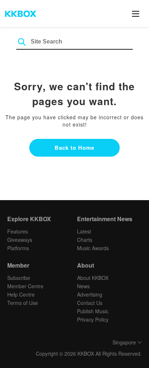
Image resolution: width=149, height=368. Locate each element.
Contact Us (89, 302)
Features (17, 231)
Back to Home (74, 148)
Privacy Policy (92, 319)
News (83, 286)
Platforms (18, 248)
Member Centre (25, 286)
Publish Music (92, 311)
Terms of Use (22, 302)
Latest (84, 231)
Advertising (89, 294)
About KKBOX (92, 277)
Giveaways (19, 239)
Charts (84, 239)
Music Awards (93, 248)
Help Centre (21, 294)
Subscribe (18, 277)
